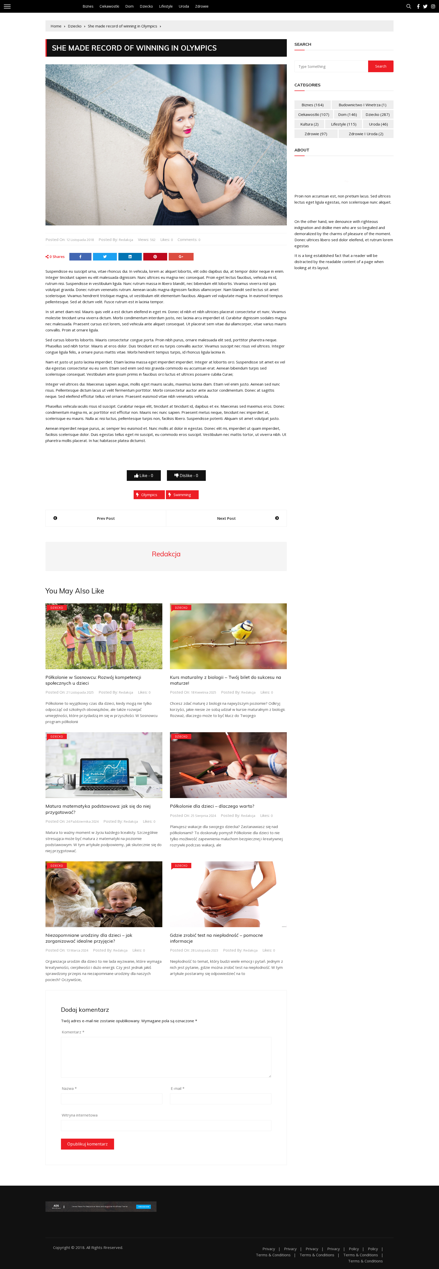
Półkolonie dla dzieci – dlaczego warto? (212, 806)
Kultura (309, 124)
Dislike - (188, 475)
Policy (354, 1249)
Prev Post (106, 518)
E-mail (177, 1088)
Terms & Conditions (273, 1255)
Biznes (88, 6)
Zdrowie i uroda (366, 133)
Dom (129, 6)
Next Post (226, 518)
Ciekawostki (109, 6)
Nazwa (69, 1088)
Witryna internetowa (80, 1115)
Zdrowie (202, 6)
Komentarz (73, 1031)
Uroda (184, 6)
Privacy (268, 1249)
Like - (145, 475)
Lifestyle (166, 6)
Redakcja (126, 239)
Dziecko (146, 6)
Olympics (149, 494)
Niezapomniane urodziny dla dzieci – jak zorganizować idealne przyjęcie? (88, 938)
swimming (182, 494)
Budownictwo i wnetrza (362, 104)
